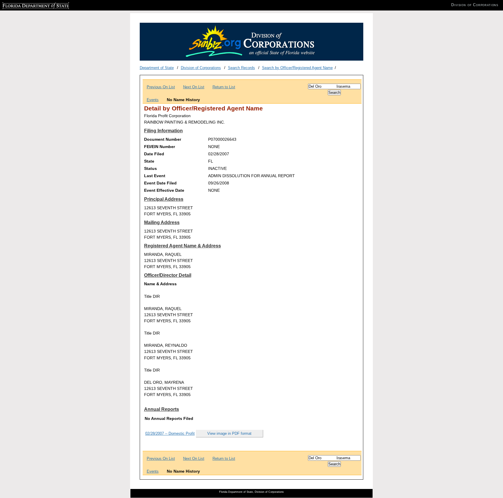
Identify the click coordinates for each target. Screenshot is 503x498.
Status (150, 168)
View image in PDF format (229, 433)
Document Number (162, 139)
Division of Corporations (201, 68)
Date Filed (154, 154)
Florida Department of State (25, 5)
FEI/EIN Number (159, 146)
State (149, 161)
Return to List (223, 87)
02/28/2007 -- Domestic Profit (170, 433)
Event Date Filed (160, 183)
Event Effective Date (164, 190)
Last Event (154, 175)
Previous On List (161, 87)
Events (153, 100)
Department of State (157, 68)
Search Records (241, 68)
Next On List (193, 87)
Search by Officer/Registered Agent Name (297, 68)
